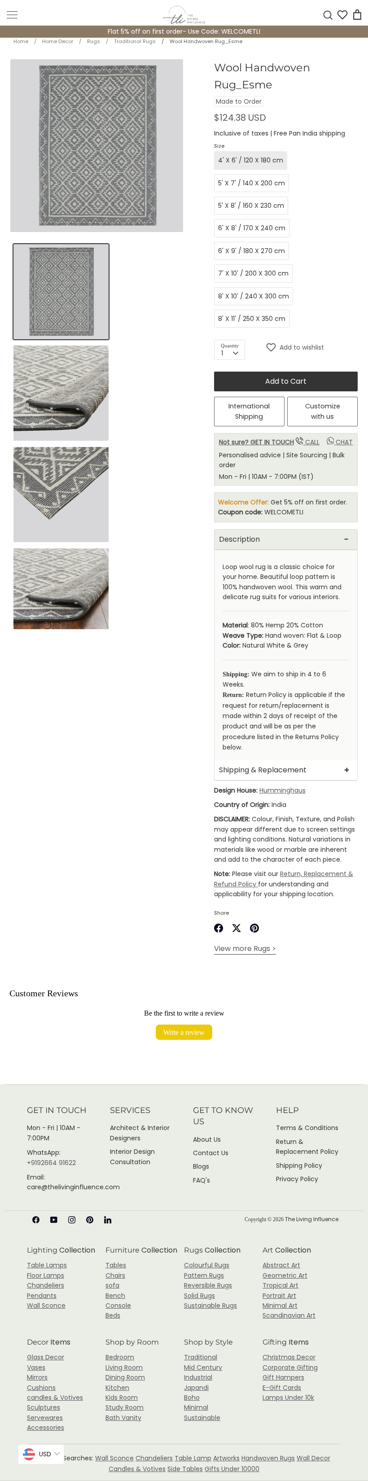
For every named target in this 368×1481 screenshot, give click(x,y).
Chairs (115, 1275)
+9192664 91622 (51, 1162)
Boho (192, 1397)
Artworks (226, 1458)
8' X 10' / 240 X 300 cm (253, 296)
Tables (115, 1265)
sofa (112, 1285)
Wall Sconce (46, 1305)
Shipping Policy (299, 1165)
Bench (115, 1295)
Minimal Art (280, 1305)
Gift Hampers (283, 1377)
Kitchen (117, 1387)
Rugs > (245, 948)
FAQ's (201, 1180)
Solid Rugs (199, 1295)
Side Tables (185, 1468)
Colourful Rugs (206, 1265)
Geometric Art (285, 1275)
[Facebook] (36, 1220)
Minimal (196, 1407)
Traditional (200, 1357)
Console (118, 1305)
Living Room (124, 1367)
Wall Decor (313, 1458)
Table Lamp (193, 1458)
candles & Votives (55, 1397)
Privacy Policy (297, 1178)
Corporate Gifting (290, 1367)
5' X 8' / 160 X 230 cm (251, 205)
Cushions (41, 1387)
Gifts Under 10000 (232, 1468)
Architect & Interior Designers (140, 1132)
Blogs (201, 1166)
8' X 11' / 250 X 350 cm (251, 318)
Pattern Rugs (204, 1275)
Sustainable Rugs (210, 1305)
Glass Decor (45, 1357)
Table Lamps (47, 1265)
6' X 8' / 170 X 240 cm (251, 227)
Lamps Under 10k (288, 1397)
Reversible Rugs (208, 1285)
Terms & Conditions (307, 1127)
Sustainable (202, 1417)
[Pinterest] (90, 1220)
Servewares (45, 1417)
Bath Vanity (123, 1417)
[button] (312, 347)
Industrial (198, 1377)
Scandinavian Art (289, 1315)
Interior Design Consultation (132, 1156)
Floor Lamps (45, 1275)
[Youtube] (54, 1220)
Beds (112, 1315)
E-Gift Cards (282, 1387)
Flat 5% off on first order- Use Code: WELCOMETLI (184, 31)
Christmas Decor (289, 1357)
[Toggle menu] (12, 14)
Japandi (196, 1387)
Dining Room (125, 1377)
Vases (36, 1367)
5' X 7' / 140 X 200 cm (251, 183)
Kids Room (121, 1397)
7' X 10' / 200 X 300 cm (253, 273)
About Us (207, 1139)
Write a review (184, 1032)
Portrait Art (279, 1295)
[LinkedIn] (108, 1220)
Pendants (42, 1295)
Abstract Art (281, 1265)
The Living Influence (312, 1219)
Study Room (124, 1407)
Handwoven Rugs (268, 1458)
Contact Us (210, 1152)
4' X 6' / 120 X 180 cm (250, 160)
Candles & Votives (137, 1468)
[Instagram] (72, 1220)
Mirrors (37, 1377)
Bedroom (119, 1357)
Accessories (45, 1427)
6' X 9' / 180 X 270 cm (251, 250)
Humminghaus (282, 790)
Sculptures (43, 1407)
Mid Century (203, 1367)
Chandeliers (45, 1285)
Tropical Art (280, 1285)
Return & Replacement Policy (307, 1146)
